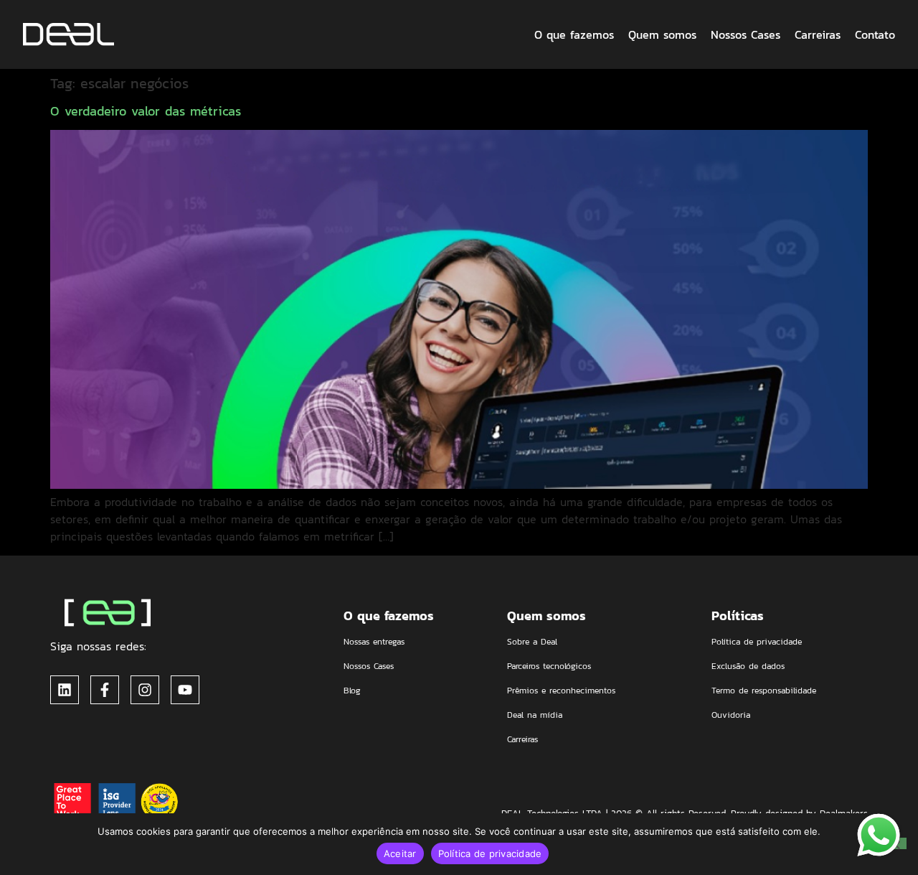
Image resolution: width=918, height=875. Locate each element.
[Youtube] (185, 689)
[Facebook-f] (104, 689)
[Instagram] (145, 689)
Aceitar (400, 853)
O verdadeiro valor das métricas (145, 111)
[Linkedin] (64, 689)
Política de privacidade (490, 853)
